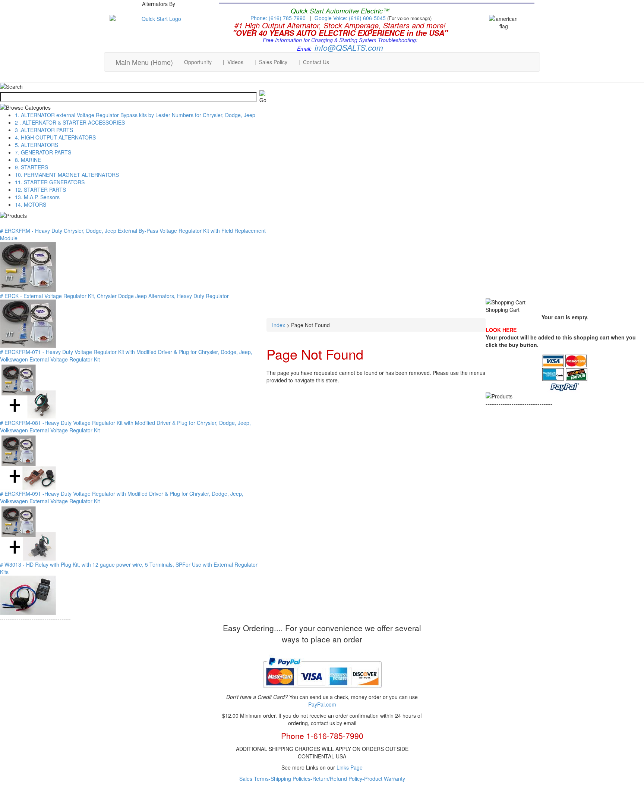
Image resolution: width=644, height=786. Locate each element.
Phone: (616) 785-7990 (278, 18)
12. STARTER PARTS (40, 189)
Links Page (350, 767)
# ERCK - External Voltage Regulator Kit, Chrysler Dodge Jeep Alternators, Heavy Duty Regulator (114, 296)
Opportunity (198, 62)
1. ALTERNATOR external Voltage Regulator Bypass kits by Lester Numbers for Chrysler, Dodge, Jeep (135, 115)
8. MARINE (28, 159)
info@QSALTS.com (349, 47)
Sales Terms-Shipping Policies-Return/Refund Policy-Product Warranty (322, 778)
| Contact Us (314, 62)
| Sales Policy (271, 62)
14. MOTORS (30, 204)
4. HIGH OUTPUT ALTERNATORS (55, 137)
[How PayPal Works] (322, 691)
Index (278, 325)
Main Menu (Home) (144, 62)
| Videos (233, 62)
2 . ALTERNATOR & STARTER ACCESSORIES (70, 122)
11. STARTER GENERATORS (50, 182)
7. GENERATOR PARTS (43, 152)
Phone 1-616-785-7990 (322, 735)
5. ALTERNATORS (36, 144)
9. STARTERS (31, 167)
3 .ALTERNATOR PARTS (44, 130)
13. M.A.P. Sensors (37, 197)
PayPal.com (322, 704)
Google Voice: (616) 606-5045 (351, 18)
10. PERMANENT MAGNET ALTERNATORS (67, 174)
